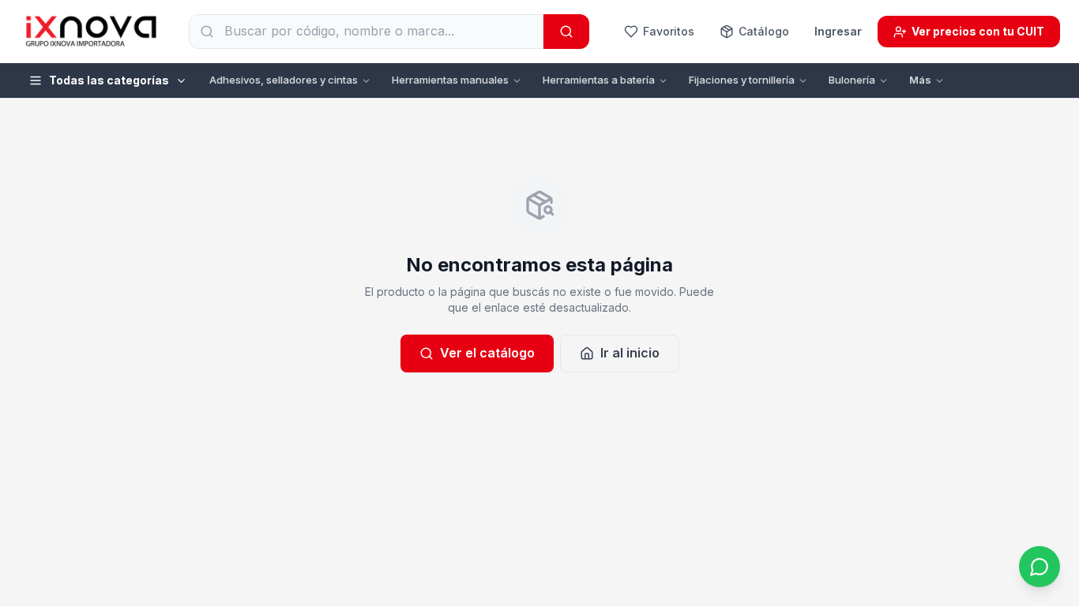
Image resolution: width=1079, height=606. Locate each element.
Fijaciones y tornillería (742, 79)
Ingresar (838, 31)
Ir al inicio (630, 353)
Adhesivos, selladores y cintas (283, 79)
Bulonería (852, 79)
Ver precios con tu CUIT (978, 31)
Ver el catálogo (487, 353)
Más (920, 79)
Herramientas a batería (599, 79)
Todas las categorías (109, 80)
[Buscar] (566, 31)
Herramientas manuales (450, 79)
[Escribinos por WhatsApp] (1039, 566)
